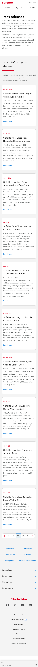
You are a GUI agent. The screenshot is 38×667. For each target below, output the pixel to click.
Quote (32, 8)
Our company (7, 588)
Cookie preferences (19, 624)
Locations (6, 8)
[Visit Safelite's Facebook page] (7, 606)
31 (9, 536)
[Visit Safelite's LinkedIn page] (30, 606)
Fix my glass (7, 570)
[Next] (32, 535)
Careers (27, 555)
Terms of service (19, 615)
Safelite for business (27, 561)
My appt (18, 8)
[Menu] (35, 2)
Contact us (27, 549)
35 (28, 536)
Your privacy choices (17, 619)
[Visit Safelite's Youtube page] (22, 606)
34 (23, 536)
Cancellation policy (19, 629)
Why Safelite (7, 582)
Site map (19, 634)
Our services (7, 576)
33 (18, 536)
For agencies (10, 561)
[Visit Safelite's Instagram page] (15, 606)
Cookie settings (6, 665)
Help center (10, 555)
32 (13, 536)
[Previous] (4, 535)
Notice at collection (19, 638)
